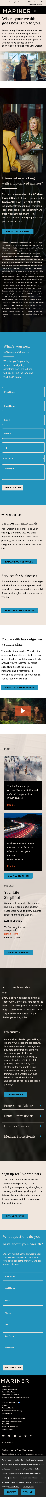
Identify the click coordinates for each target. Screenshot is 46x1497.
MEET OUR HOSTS (18, 952)
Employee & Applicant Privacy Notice (15, 1397)
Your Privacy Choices (9, 1402)
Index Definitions (8, 1429)
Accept (11, 1492)
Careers (21, 2)
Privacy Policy (28, 1487)
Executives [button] (12, 1032)
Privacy (5, 1405)
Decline (28, 1492)
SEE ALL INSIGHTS (18, 875)
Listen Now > (11, 933)
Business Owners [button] (16, 1126)
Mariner (15, 1381)
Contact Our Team (8, 1392)
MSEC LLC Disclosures (10, 1427)
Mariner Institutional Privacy (12, 1411)
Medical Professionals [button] (20, 1136)
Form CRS (5, 1424)
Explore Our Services (19, 561)
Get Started (12, 487)
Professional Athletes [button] (19, 1106)
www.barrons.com (11, 317)
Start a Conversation (19, 687)
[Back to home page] (17, 12)
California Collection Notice (12, 1421)
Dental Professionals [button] (18, 1116)
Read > (11, 805)
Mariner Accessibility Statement (13, 1418)
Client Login (12, 2)
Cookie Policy (7, 1413)
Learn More (15, 1094)
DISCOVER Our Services (19, 610)
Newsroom (6, 1386)
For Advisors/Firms (32, 2)
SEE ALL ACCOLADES (18, 231)
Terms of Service (8, 1408)
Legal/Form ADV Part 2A (10, 1395)
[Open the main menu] (43, 9)
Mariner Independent (9, 1389)
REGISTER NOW (15, 1216)
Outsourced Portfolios (36, 4)
